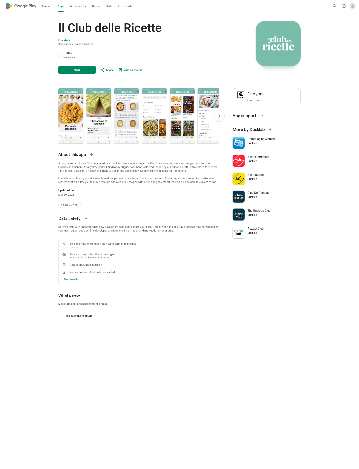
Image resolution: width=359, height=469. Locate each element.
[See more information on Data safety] (86, 218)
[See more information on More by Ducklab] (270, 129)
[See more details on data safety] (71, 279)
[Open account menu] (352, 5)
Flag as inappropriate (75, 315)
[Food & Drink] (69, 205)
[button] (70, 116)
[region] (133, 55)
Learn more (254, 100)
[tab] (46, 6)
